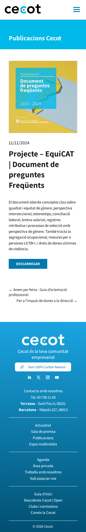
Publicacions (43, 437)
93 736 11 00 (46, 397)
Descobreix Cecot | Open (43, 500)
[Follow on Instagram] (47, 377)
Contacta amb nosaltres (43, 390)
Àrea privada (43, 465)
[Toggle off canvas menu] (65, 10)
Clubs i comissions (43, 506)
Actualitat (43, 425)
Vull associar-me (43, 478)
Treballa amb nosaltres (43, 471)
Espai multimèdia (43, 444)
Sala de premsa (43, 431)
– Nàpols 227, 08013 (43, 409)
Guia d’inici (43, 493)
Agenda (43, 459)
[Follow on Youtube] (57, 377)
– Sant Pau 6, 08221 (43, 403)
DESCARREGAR (28, 263)
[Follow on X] (38, 377)
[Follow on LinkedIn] (29, 377)
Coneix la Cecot (43, 512)
